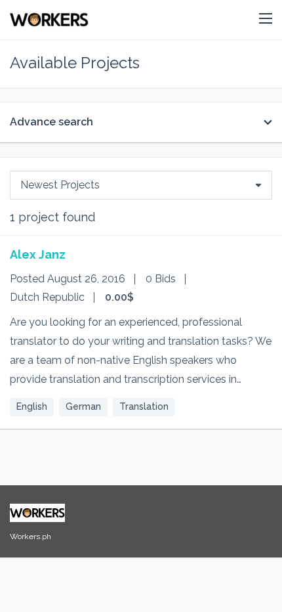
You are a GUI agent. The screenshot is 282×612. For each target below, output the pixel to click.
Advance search (51, 122)
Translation (144, 406)
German (83, 406)
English (31, 406)
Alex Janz (38, 254)
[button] (265, 19)
